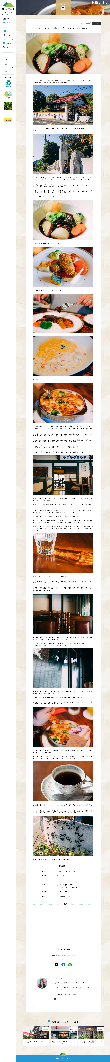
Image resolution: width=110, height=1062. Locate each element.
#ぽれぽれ (54, 956)
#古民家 (60, 956)
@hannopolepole (63, 896)
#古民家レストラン (70, 956)
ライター (9, 61)
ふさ (82, 23)
